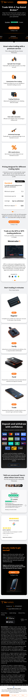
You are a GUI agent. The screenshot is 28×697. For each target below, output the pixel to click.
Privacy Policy (4, 613)
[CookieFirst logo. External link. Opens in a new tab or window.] (13, 687)
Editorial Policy (21, 613)
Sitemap (3, 614)
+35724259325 (18, 606)
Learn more (14, 465)
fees (7, 217)
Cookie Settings (12, 613)
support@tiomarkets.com (14, 609)
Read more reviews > (7, 537)
